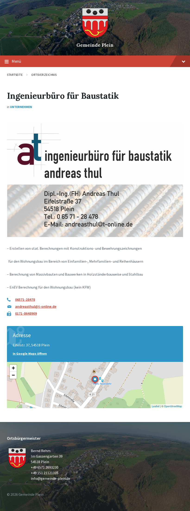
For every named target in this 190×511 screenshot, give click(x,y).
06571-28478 (25, 299)
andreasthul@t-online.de (35, 306)
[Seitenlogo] (95, 37)
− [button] (13, 375)
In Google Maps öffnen (30, 353)
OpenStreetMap (173, 406)
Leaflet (155, 406)
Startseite (15, 75)
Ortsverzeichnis (44, 75)
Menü (16, 61)
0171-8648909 (26, 313)
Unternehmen (21, 107)
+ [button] (13, 368)
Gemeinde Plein (95, 45)
